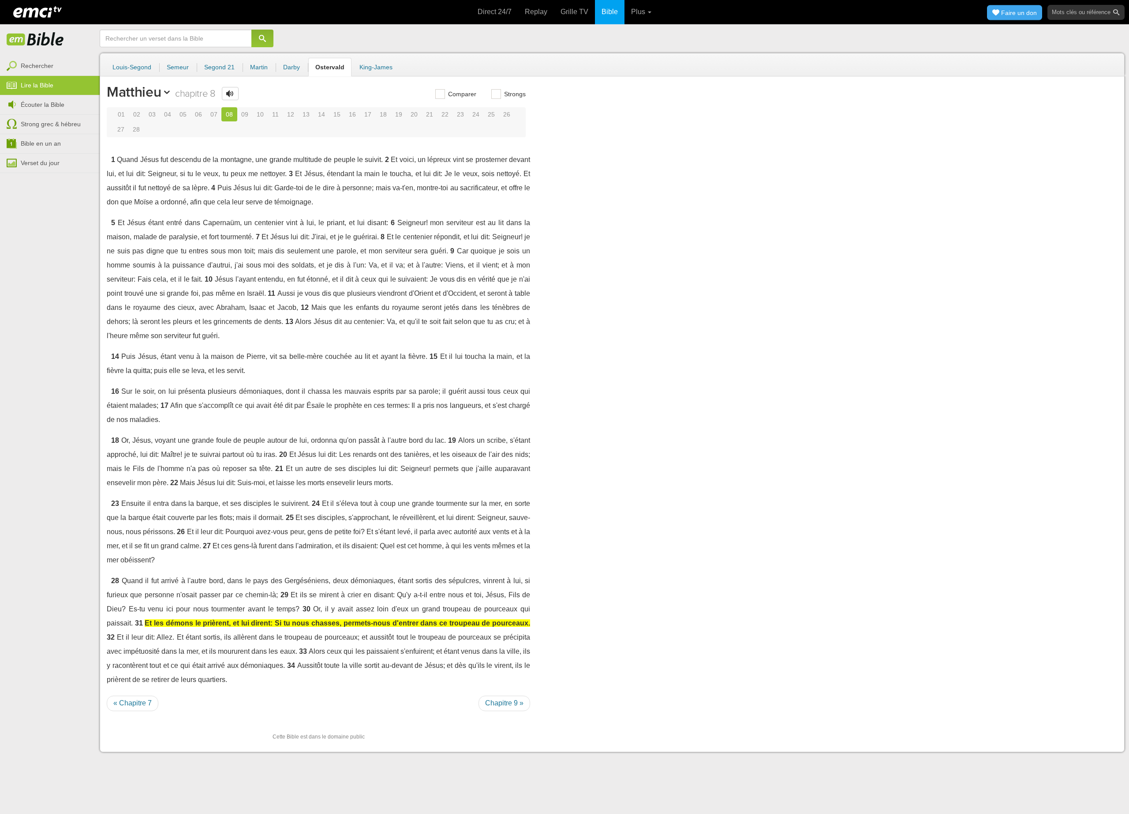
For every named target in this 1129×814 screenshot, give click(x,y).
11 (275, 114)
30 (306, 609)
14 (321, 114)
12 (290, 114)
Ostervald (329, 67)
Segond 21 (219, 67)
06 (198, 114)
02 (136, 114)
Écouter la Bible (42, 104)
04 (167, 114)
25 (491, 114)
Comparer (461, 94)
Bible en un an (41, 143)
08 (229, 114)
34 (291, 665)
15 (336, 114)
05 (183, 114)
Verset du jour (40, 162)
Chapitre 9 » (504, 703)
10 (260, 114)
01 (121, 114)
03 (152, 114)
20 (414, 114)
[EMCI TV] (37, 11)
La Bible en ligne (35, 39)
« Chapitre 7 (132, 703)
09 (244, 114)
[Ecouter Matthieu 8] (230, 93)
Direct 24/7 (495, 11)
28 (136, 129)
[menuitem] (50, 66)
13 (306, 114)
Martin (259, 67)
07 (213, 114)
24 (475, 114)
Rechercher (37, 65)
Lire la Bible (37, 85)
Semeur (178, 67)
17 (367, 114)
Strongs (514, 94)
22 (445, 114)
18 (383, 114)
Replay (536, 11)
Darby (291, 67)
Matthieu (134, 92)
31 (139, 623)
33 (303, 651)
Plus (639, 11)
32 (111, 637)
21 (429, 114)
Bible (610, 11)
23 (460, 114)
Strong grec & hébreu (51, 124)
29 (284, 595)
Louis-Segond (131, 67)
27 (120, 129)
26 (506, 114)
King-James (376, 67)
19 (398, 114)
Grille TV (574, 11)
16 (352, 114)
